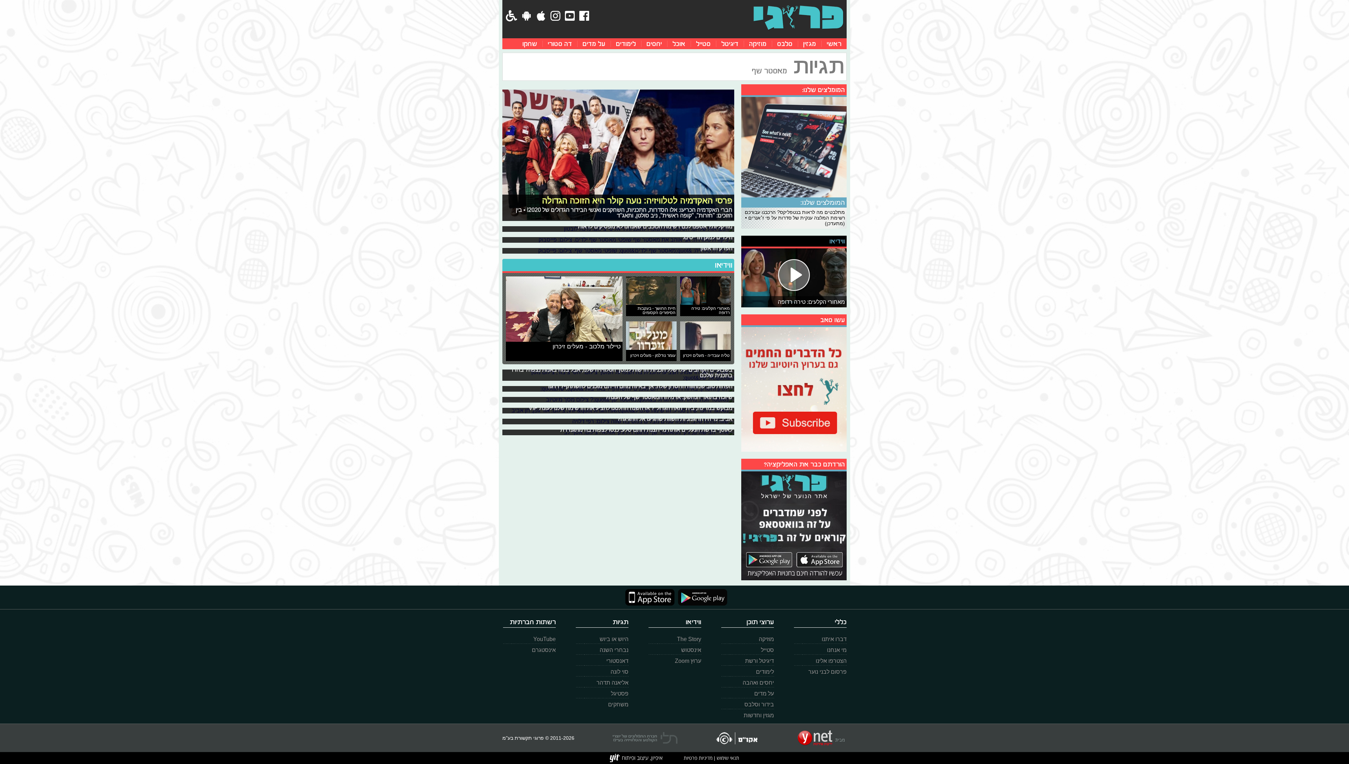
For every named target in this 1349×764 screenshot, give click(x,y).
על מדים (593, 43)
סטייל (703, 43)
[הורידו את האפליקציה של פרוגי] (794, 525)
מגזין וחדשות (759, 715)
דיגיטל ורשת (759, 661)
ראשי (834, 43)
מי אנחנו (837, 650)
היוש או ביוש (614, 639)
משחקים (618, 704)
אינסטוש (691, 650)
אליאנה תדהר (612, 683)
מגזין (809, 43)
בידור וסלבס (759, 704)
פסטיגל (619, 694)
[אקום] (736, 738)
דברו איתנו (834, 639)
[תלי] (645, 738)
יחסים (654, 43)
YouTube (544, 639)
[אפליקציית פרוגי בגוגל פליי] (700, 597)
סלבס (785, 43)
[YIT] (636, 758)
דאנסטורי (617, 661)
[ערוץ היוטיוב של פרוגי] (794, 388)
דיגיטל (729, 43)
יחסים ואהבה (758, 683)
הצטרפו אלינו (831, 661)
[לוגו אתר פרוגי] (798, 18)
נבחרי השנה (614, 650)
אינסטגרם (544, 650)
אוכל (678, 43)
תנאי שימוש (727, 758)
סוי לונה (619, 672)
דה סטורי (560, 43)
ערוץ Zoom (688, 661)
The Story (689, 639)
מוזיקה (758, 43)
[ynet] (821, 738)
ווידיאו (723, 265)
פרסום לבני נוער (827, 672)
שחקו (529, 43)
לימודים (626, 43)
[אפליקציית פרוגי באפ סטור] (649, 597)
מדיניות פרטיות (698, 758)
